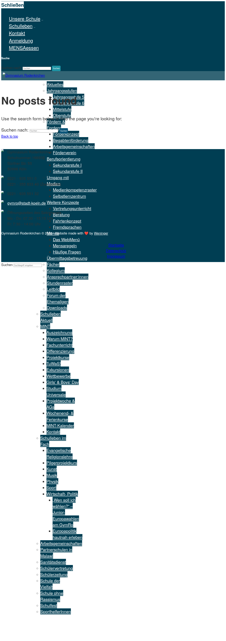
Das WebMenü (66, 239)
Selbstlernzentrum (69, 196)
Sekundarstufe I (67, 165)
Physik (52, 481)
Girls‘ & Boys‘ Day (62, 382)
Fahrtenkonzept (67, 221)
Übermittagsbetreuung (67, 258)
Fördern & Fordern (56, 124)
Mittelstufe (62, 109)
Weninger (101, 233)
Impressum (116, 256)
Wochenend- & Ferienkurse (59, 416)
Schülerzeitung (53, 574)
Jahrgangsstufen (62, 90)
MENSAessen (24, 47)
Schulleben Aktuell (50, 317)
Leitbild (53, 289)
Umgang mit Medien (58, 180)
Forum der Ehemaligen (58, 298)
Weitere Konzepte (63, 202)
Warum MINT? (59, 339)
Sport (51, 487)
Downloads (57, 307)
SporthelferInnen (55, 611)
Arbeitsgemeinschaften (74, 146)
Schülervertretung (56, 568)
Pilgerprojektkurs (61, 463)
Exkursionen (57, 370)
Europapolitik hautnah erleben (67, 534)
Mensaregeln (65, 245)
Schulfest (48, 605)
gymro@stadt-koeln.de (26, 203)
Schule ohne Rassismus (51, 596)
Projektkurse (57, 357)
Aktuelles (55, 84)
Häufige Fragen (67, 252)
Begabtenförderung (70, 140)
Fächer (53, 264)
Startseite (116, 245)
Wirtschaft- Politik (62, 494)
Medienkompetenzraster (75, 190)
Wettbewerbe (58, 376)
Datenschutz (116, 250)
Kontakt (17, 33)
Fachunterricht (59, 345)
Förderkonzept (66, 134)
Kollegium (56, 270)
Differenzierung (60, 351)
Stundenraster (60, 283)
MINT (45, 326)
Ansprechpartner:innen (67, 277)
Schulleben (20, 25)
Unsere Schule (24, 18)
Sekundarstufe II (68, 171)
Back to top (9, 136)
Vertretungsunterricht (72, 208)
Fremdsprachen (67, 227)
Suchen (7, 264)
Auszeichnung (59, 332)
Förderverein (64, 152)
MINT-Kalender (60, 425)
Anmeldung (21, 40)
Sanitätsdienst (53, 562)
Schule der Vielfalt (50, 583)
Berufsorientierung (63, 159)
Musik (51, 475)
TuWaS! (53, 363)
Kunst (51, 469)
